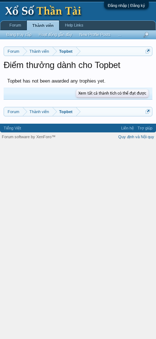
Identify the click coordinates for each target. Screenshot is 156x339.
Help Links (74, 25)
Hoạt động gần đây (55, 34)
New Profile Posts (95, 34)
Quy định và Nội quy (136, 137)
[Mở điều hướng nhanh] (147, 51)
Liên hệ (127, 128)
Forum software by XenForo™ (29, 137)
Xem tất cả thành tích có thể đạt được (112, 93)
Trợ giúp (144, 128)
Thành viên (43, 25)
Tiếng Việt (12, 128)
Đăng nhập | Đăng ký (126, 5)
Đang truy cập (19, 34)
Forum (15, 25)
